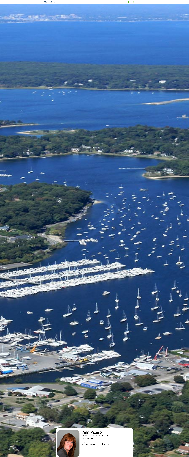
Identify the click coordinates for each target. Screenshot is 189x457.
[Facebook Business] (128, 2)
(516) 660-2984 (87, 438)
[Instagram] (130, 2)
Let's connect (90, 444)
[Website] (134, 2)
